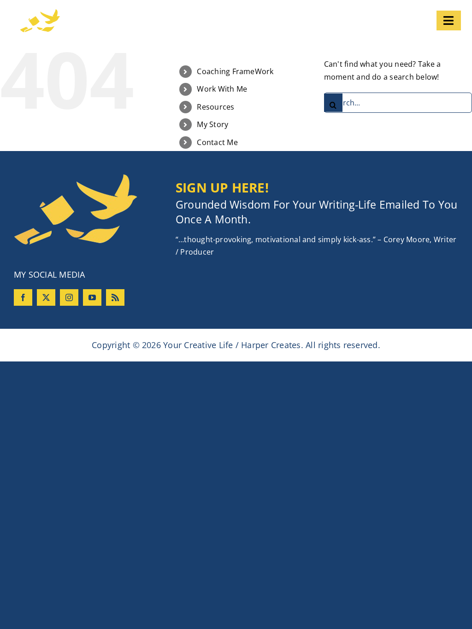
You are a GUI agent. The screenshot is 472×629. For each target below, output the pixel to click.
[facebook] (23, 297)
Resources (215, 107)
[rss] (115, 297)
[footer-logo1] (75, 178)
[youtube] (92, 297)
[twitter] (46, 297)
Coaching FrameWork (235, 71)
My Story (212, 124)
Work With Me (222, 89)
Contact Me (217, 142)
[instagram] (69, 297)
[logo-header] (77, 13)
